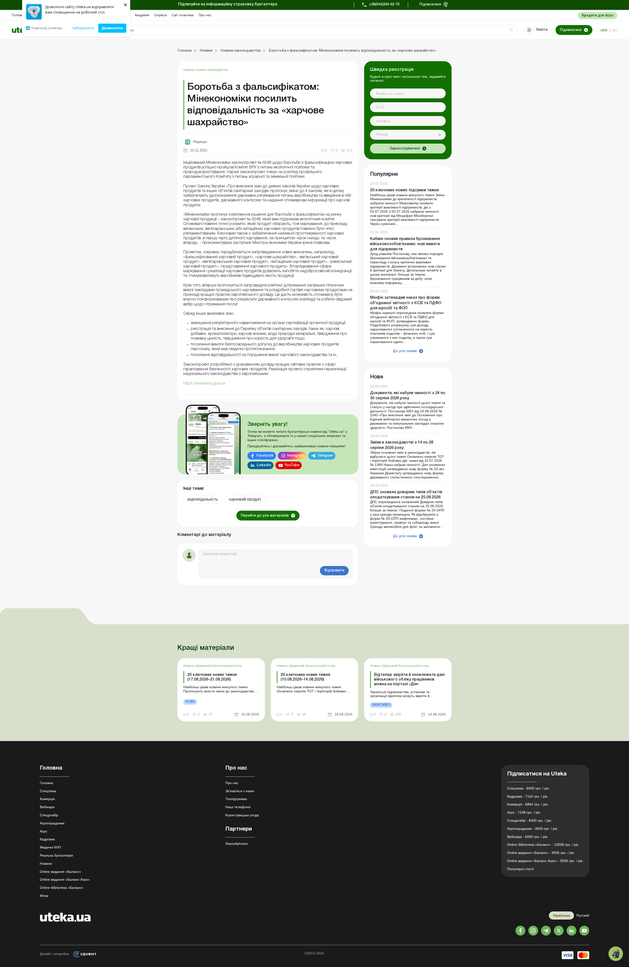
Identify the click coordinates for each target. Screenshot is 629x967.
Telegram (325, 455)
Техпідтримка (236, 799)
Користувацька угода (242, 815)
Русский (582, 915)
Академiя (142, 15)
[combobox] (408, 135)
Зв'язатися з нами (239, 791)
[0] (615, 953)
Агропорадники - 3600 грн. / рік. (532, 829)
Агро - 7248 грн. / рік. (524, 812)
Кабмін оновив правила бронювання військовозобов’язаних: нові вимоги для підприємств (405, 244)
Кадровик (47, 839)
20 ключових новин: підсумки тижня (404, 190)
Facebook (265, 455)
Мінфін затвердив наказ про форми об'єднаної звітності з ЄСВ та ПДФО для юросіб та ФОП (405, 303)
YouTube (292, 465)
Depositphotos (236, 844)
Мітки (44, 896)
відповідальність (202, 499)
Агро (43, 831)
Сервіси (160, 15)
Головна (18, 15)
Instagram (295, 455)
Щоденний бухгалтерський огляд (219, 666)
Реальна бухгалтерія (56, 855)
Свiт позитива (183, 15)
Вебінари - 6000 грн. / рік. (527, 837)
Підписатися (430, 4)
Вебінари (47, 807)
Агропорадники (52, 823)
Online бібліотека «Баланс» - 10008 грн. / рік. (543, 845)
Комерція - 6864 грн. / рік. (527, 804)
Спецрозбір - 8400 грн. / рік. (529, 820)
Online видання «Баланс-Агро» (65, 879)
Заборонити (83, 27)
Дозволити (112, 27)
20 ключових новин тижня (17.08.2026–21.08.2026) (212, 677)
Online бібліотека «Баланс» (62, 888)
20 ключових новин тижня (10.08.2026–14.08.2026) (305, 677)
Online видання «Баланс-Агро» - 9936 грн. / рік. (545, 861)
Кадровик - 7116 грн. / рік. (527, 796)
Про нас (205, 15)
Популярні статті (520, 869)
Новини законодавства (212, 70)
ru (614, 30)
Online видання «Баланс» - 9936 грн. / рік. (541, 853)
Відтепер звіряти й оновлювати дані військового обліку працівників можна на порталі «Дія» (409, 679)
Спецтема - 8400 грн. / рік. (528, 788)
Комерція (47, 799)
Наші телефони (237, 807)
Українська (561, 915)
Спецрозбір (49, 815)
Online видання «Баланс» (60, 872)
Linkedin (264, 465)
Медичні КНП (50, 847)
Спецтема (48, 791)
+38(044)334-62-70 (384, 4)
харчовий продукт (245, 499)
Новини (189, 70)
